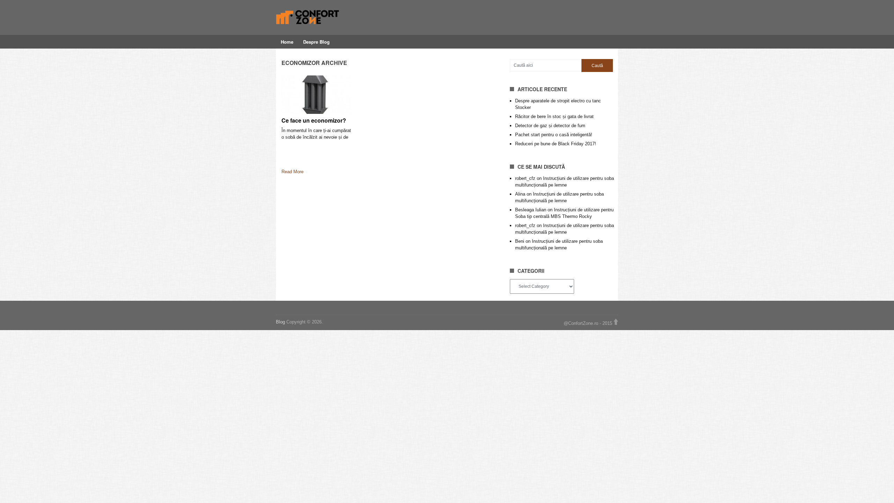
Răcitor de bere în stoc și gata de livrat (554, 116)
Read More (292, 171)
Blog (281, 322)
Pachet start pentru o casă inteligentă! (553, 134)
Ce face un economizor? (313, 120)
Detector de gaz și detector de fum (550, 125)
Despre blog (316, 41)
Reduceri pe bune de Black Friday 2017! (555, 143)
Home (287, 41)
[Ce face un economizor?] (316, 94)
